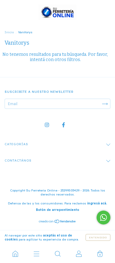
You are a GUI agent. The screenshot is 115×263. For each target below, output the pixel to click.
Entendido (98, 237)
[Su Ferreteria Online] (15, 253)
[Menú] (36, 253)
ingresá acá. (97, 203)
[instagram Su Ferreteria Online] (47, 124)
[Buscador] (57, 253)
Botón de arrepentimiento (57, 210)
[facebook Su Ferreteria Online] (63, 124)
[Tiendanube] (57, 222)
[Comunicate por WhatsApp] (103, 217)
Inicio (9, 32)
